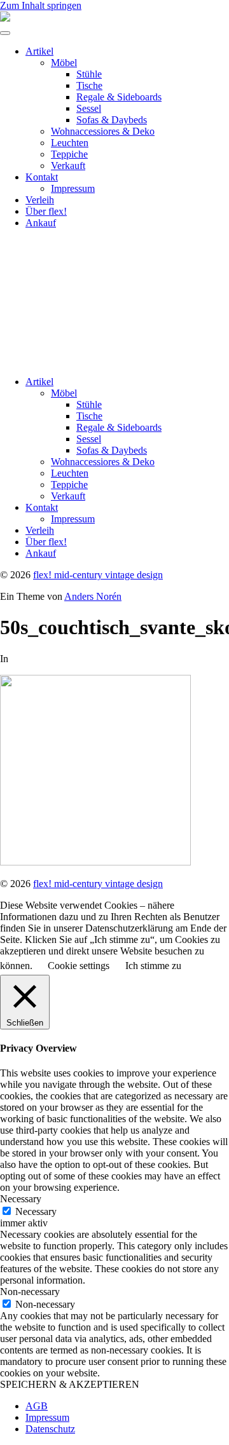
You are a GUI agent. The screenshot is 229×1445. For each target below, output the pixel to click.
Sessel (88, 108)
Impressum (73, 188)
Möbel (64, 62)
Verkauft (68, 165)
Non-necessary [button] (30, 1291)
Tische (89, 85)
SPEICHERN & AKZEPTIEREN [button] (69, 1384)
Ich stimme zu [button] (153, 965)
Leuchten (69, 142)
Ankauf (40, 222)
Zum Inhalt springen (40, 5)
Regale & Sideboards (119, 97)
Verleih (39, 199)
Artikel (39, 51)
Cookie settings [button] (78, 965)
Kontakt (41, 177)
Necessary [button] (20, 1198)
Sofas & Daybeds (111, 119)
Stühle (89, 74)
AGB (36, 1406)
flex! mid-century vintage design (98, 574)
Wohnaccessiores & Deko (103, 131)
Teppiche (69, 154)
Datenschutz (50, 1428)
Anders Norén (92, 596)
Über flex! (46, 211)
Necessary (36, 1211)
